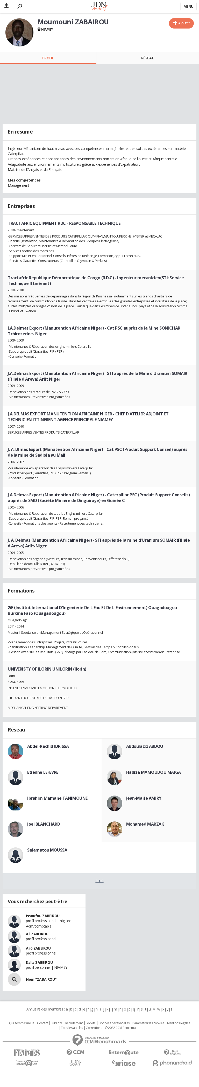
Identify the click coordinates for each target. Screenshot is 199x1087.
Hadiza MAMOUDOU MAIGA (153, 772)
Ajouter (184, 22)
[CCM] (75, 1052)
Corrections (94, 1028)
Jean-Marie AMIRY (143, 798)
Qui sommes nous (21, 1023)
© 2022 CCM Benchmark (121, 1028)
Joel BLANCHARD (43, 824)
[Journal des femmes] (27, 1052)
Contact (42, 1023)
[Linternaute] (124, 1052)
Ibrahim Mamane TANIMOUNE (57, 798)
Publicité (56, 1023)
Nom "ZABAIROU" (41, 979)
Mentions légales (178, 1023)
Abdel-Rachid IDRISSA (48, 746)
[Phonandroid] (172, 1063)
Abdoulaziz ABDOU (144, 746)
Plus (99, 881)
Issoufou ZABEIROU (43, 915)
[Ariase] (124, 1063)
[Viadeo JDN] (75, 1063)
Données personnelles (114, 1023)
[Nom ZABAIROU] (14, 979)
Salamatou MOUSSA (47, 850)
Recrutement (74, 1023)
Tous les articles (72, 1028)
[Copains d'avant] (27, 1063)
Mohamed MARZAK (145, 824)
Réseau (147, 57)
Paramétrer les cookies (148, 1023)
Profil (48, 57)
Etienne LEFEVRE (42, 772)
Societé (91, 1023)
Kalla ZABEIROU (39, 962)
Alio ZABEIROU (38, 948)
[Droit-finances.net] (172, 1052)
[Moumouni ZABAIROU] (19, 32)
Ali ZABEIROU (37, 933)
